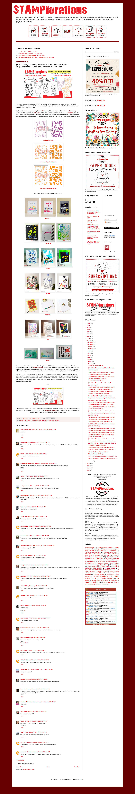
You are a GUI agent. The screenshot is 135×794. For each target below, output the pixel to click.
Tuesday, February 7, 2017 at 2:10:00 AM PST (38, 752)
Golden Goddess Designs (27, 429)
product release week (36, 420)
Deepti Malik (98, 557)
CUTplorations (28, 420)
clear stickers (110, 574)
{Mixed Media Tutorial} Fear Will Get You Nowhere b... (101, 439)
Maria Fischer (89, 561)
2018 (88, 338)
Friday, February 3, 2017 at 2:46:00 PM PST (38, 565)
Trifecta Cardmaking (114, 571)
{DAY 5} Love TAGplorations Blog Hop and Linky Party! (101, 417)
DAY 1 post (45, 111)
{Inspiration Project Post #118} (95, 436)
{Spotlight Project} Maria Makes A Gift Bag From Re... (101, 404)
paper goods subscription (100, 580)
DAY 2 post (72, 111)
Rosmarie (23, 689)
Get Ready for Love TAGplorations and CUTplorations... (102, 441)
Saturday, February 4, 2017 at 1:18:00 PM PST (44, 701)
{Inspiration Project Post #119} (95, 408)
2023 (88, 327)
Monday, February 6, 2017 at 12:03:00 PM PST (37, 742)
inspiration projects (100, 576)
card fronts (88, 574)
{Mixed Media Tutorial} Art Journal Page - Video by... (101, 372)
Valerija (22, 721)
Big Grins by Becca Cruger (110, 549)
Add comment (20, 760)
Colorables (97, 555)
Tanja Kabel (97, 569)
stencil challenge (102, 584)
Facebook (101, 105)
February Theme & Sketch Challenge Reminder (100, 389)
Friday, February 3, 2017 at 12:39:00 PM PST (44, 545)
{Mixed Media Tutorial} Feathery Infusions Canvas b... (101, 368)
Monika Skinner (89, 563)
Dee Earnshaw (24, 526)
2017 (88, 340)
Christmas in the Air (111, 553)
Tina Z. (22, 732)
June (89, 355)
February (90, 364)
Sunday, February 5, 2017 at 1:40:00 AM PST (36, 721)
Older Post (76, 767)
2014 (88, 468)
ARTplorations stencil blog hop (105, 547)
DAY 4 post (70, 112)
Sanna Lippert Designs (93, 566)
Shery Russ (105, 566)
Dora (21, 506)
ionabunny (23, 536)
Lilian (21, 637)
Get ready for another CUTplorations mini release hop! (101, 402)
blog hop (22, 420)
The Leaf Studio (24, 643)
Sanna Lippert (115, 565)
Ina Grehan (108, 558)
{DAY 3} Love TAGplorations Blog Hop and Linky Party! (101, 424)
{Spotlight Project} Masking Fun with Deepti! (99, 374)
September (91, 348)
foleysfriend (23, 627)
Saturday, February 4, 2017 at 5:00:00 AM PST (34, 650)
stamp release (45, 420)
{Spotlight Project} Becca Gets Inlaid (97, 378)
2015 (88, 465)
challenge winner (99, 574)
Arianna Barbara (24, 669)
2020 (88, 334)
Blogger (81, 779)
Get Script (95, 624)
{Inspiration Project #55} (91, 612)
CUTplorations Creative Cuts (92, 552)
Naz (21, 650)
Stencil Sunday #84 (93, 385)
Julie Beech (90, 560)
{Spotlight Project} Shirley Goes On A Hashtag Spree (101, 376)
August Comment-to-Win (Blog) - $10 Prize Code (29, 53)
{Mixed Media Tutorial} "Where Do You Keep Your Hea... (102, 411)
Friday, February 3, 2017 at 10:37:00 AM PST (37, 476)
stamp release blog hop (54, 420)
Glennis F (22, 476)
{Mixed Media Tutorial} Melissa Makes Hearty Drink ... (101, 447)
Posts (107, 219)
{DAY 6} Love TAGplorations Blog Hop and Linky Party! (101, 413)
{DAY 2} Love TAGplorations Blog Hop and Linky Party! (101, 428)
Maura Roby (101, 561)
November (91, 344)
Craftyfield (23, 486)
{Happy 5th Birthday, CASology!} (92, 221)
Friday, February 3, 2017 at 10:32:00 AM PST (36, 453)
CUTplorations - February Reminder (97, 400)
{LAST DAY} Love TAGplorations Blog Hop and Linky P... (102, 406)
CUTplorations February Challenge (97, 445)
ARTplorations (89, 547)
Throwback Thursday (101, 571)
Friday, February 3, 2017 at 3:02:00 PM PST (40, 576)
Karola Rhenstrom (100, 560)
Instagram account (38, 367)
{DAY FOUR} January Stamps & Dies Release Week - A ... (102, 456)
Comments (108, 222)
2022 (88, 329)
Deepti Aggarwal (24, 495)
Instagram (101, 100)
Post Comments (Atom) (28, 769)
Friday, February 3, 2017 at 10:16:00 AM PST (38, 442)
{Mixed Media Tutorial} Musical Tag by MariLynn (100, 421)
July (89, 353)
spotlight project (91, 582)
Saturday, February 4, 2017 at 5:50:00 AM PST (37, 660)
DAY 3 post (37, 112)
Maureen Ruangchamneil (111, 561)
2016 (88, 463)
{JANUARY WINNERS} (94, 426)
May (89, 357)
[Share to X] (50, 418)
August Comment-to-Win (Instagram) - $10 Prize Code (30, 55)
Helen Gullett (100, 558)
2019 (88, 336)
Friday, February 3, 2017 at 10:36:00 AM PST (46, 463)
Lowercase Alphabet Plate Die (48, 162)
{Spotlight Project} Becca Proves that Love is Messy (101, 434)
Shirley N (22, 742)
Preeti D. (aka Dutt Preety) (27, 463)
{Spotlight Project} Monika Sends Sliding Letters (100, 396)
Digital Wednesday (111, 557)
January (90, 461)
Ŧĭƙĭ (24, 610)
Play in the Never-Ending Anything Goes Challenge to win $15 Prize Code (35, 57)
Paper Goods (104, 565)
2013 (88, 470)
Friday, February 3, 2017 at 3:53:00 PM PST (36, 586)
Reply (21, 437)
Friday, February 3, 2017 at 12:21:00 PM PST (37, 536)
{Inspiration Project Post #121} (95, 365)
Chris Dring (88, 553)
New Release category (50, 410)
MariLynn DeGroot (111, 560)
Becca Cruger (96, 549)
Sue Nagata (88, 569)
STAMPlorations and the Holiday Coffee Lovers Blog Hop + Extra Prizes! (93, 212)
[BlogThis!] (48, 418)
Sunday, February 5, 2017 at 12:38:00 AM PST (35, 711)
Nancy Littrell (113, 563)
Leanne (22, 453)
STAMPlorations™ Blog (91, 593)
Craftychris (23, 565)
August (90, 351)
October (90, 346)
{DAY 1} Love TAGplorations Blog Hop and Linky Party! (101, 432)
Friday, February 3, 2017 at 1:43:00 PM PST (35, 555)
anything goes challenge (111, 572)
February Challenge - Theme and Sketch (98, 451)
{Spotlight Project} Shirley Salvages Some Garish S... (101, 430)
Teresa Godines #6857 (26, 545)
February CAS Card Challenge (96, 454)
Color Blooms (88, 555)
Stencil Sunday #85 (93, 370)
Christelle (23, 660)
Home (48, 767)
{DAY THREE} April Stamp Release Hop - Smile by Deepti (93, 243)
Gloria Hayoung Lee (89, 558)
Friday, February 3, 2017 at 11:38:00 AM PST (36, 516)
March (90, 361)
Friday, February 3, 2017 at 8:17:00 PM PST (38, 627)
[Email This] (47, 418)
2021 (88, 332)
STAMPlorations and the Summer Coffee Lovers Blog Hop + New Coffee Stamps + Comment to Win (93, 226)
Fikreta (22, 605)
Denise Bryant (24, 618)
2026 (88, 323)
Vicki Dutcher (99, 573)
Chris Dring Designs (99, 553)
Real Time (100, 624)
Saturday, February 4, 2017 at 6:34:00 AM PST (41, 669)
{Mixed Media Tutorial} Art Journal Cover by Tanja (100, 383)
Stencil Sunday (110, 568)
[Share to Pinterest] (54, 418)
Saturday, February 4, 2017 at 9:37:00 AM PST (36, 679)
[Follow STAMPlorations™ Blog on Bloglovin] (109, 236)
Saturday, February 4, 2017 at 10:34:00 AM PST (38, 689)
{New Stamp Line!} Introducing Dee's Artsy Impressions (92, 237)
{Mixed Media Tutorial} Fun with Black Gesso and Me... (101, 387)
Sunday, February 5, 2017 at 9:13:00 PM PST (35, 732)
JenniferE (23, 595)
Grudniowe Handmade (26, 701)
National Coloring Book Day (91, 565)
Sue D (22, 555)
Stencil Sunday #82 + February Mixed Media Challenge (102, 443)
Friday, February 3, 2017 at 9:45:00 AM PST (45, 429)
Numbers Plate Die (48, 140)
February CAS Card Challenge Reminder (98, 393)
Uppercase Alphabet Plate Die (48, 188)
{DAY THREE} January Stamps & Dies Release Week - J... (102, 458)
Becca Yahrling (24, 576)
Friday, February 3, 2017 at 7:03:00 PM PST (39, 618)
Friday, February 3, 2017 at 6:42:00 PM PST (35, 605)
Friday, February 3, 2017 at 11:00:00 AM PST (41, 495)
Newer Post (19, 767)
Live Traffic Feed (101, 589)
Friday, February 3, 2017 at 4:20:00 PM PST (37, 595)
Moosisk (22, 679)
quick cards (114, 580)
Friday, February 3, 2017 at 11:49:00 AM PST (40, 526)
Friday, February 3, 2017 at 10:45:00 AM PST (38, 486)
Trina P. (22, 516)
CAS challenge (89, 550)
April (89, 359)
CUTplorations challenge (110, 552)
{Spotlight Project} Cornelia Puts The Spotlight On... (101, 391)
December (91, 342)
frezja (21, 711)
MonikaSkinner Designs (103, 563)
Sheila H (22, 586)
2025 (88, 325)
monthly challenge (107, 578)
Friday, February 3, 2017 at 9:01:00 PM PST (34, 637)
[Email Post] (43, 418)
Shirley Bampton (97, 568)
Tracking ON (106, 624)
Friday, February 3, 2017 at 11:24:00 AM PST (35, 506)
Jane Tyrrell (116, 558)
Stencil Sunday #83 (93, 415)
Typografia (90, 573)
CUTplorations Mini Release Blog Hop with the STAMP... (102, 398)
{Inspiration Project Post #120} (95, 380)
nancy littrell (23, 442)
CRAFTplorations (102, 550)
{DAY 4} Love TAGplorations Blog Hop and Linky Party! (101, 419)
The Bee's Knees (107, 569)
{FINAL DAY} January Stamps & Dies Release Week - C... (102, 449)
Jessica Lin (23, 752)
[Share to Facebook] (52, 418)
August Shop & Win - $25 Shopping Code (27, 52)
